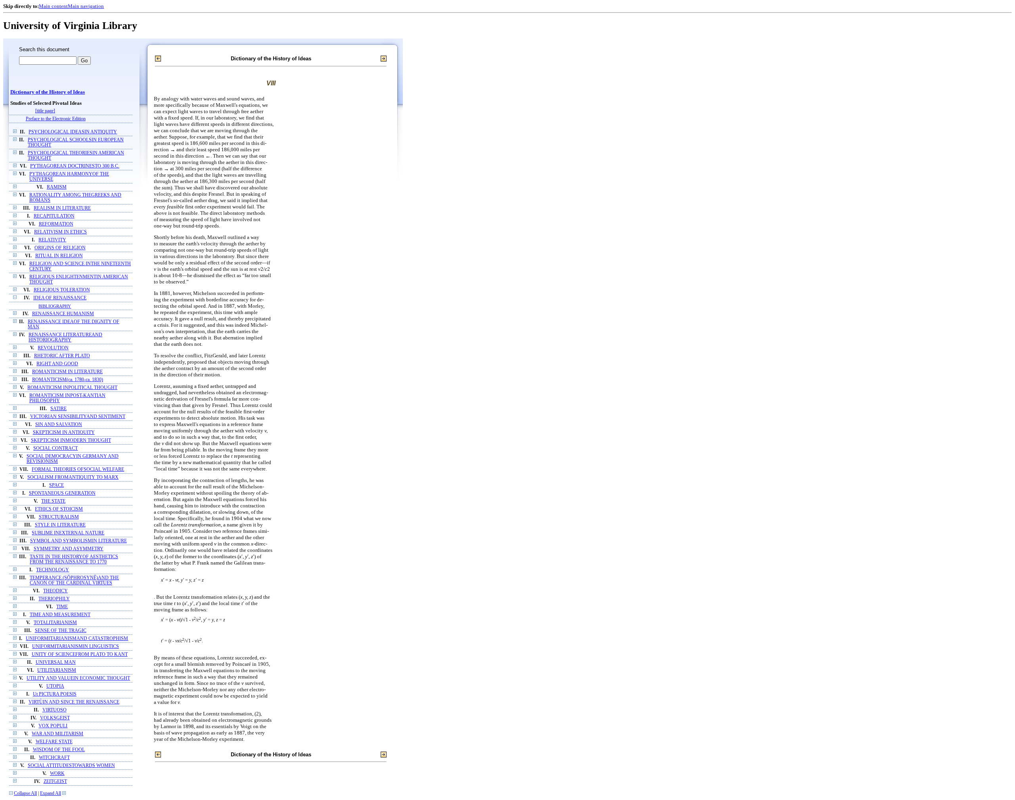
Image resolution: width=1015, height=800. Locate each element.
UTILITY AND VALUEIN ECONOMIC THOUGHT (78, 678)
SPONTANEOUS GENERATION (62, 493)
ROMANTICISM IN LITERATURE (67, 371)
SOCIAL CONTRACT (55, 448)
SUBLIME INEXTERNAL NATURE (68, 533)
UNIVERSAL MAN (56, 662)
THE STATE (53, 501)
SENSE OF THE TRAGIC (60, 630)
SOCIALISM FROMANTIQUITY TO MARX (73, 477)
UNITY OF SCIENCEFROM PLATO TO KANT (80, 654)
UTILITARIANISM (56, 670)
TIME (62, 606)
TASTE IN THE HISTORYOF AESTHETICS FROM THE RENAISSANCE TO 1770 (74, 559)
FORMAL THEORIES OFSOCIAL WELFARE (78, 469)
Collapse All (25, 793)
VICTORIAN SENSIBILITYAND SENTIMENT (77, 416)
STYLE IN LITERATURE (60, 525)
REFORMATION (56, 224)
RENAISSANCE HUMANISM (63, 313)
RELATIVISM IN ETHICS (60, 232)
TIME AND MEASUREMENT (60, 614)
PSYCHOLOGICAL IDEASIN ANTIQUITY (73, 132)
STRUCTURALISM (59, 517)
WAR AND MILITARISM (57, 733)
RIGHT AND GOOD (57, 363)
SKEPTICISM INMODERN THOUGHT (71, 440)
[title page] (45, 111)
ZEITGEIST (55, 781)
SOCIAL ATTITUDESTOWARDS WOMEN (71, 765)
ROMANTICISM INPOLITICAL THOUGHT (72, 387)
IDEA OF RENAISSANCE (59, 298)
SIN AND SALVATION (58, 424)
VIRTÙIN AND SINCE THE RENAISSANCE (74, 702)
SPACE (56, 485)
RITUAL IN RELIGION (59, 255)
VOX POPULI (52, 726)
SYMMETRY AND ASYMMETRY (68, 548)
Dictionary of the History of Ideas (47, 92)
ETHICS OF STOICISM (59, 509)
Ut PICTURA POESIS (55, 694)
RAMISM (57, 187)
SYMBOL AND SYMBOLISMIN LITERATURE (78, 541)
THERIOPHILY (54, 598)
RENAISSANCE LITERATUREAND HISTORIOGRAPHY (65, 337)
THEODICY (55, 591)
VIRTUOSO (54, 710)
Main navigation (86, 6)
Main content (53, 6)
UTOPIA (55, 686)
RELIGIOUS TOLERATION (62, 290)
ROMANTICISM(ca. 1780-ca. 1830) (67, 379)
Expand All (50, 793)
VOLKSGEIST (55, 718)
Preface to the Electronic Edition (56, 118)
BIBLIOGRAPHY (54, 306)
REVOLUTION (53, 348)
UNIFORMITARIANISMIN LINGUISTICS (75, 646)
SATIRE (58, 408)
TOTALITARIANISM (55, 622)
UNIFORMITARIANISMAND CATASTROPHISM (77, 638)
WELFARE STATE (54, 741)
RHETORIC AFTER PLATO (62, 356)
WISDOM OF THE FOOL (59, 749)
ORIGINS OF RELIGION (60, 248)
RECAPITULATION (54, 216)
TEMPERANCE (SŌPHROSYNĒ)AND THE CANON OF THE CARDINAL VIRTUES (74, 580)
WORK (57, 773)
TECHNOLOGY (52, 570)
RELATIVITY (52, 240)
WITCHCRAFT (54, 757)
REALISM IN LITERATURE (62, 208)
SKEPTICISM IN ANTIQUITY (64, 432)
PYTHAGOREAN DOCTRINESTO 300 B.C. (74, 166)
